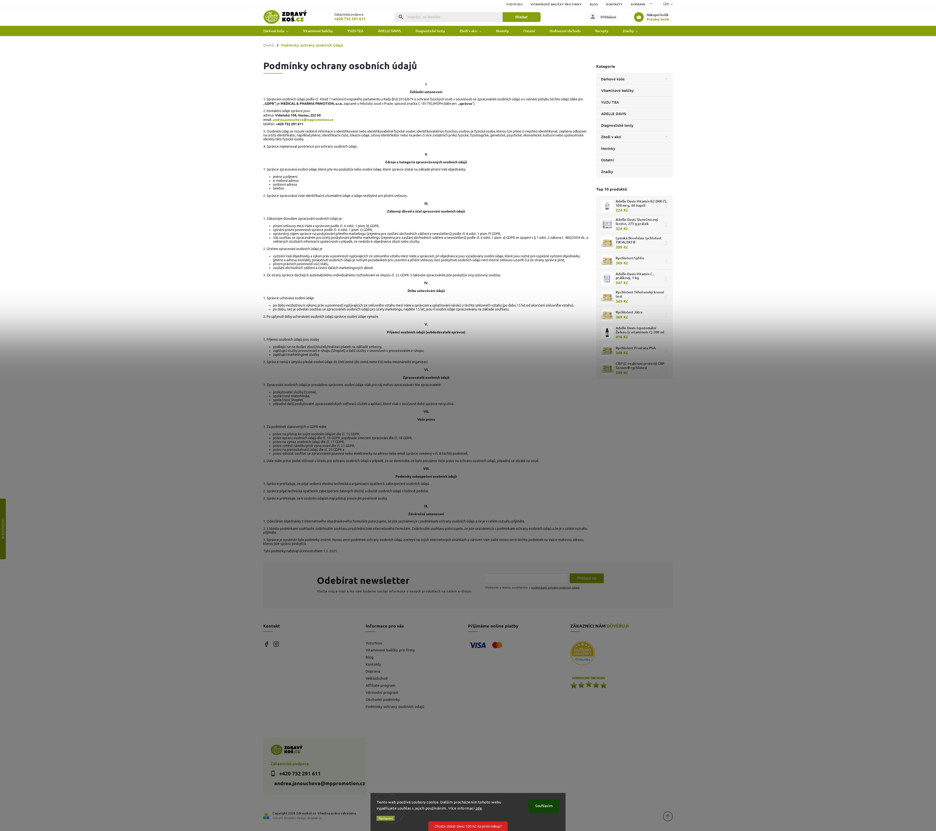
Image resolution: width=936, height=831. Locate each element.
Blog (594, 4)
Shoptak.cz (314, 818)
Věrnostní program (382, 692)
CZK (666, 4)
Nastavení (386, 818)
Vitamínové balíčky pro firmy (556, 4)
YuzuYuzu (514, 4)
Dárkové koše (613, 79)
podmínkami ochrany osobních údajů (555, 587)
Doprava (638, 4)
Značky (607, 171)
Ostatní (607, 159)
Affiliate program (380, 685)
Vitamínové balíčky (617, 90)
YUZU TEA (610, 102)
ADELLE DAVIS (613, 113)
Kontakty (614, 4)
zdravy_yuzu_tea (276, 644)
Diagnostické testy (617, 125)
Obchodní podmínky (383, 699)
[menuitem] (279, 31)
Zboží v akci (611, 136)
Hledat (521, 17)
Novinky (608, 148)
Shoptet (289, 818)
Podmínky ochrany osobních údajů (395, 707)
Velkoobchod (377, 678)
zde (479, 808)
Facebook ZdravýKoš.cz (266, 644)
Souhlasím (544, 806)
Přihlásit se (586, 578)
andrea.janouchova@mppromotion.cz (303, 119)
